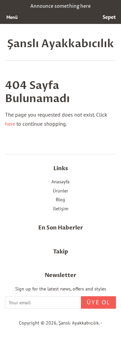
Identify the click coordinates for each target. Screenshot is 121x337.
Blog (60, 199)
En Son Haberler (60, 228)
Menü (12, 17)
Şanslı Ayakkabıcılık (60, 43)
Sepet (109, 17)
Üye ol (98, 302)
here (10, 123)
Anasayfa (60, 182)
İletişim (60, 209)
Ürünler (60, 191)
